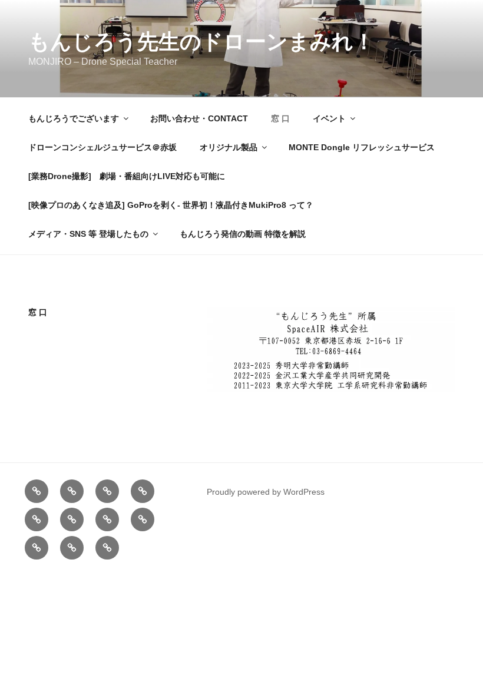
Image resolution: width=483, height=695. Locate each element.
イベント (329, 118)
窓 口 (280, 118)
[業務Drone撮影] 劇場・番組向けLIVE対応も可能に (130, 176)
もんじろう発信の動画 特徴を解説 (243, 234)
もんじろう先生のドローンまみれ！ (201, 41)
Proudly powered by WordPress (266, 492)
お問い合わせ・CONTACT (199, 118)
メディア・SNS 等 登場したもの (88, 234)
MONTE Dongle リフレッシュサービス (362, 147)
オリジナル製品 (228, 147)
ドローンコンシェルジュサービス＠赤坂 (102, 147)
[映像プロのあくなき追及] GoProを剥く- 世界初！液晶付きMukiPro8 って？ (170, 205)
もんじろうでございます (73, 118)
